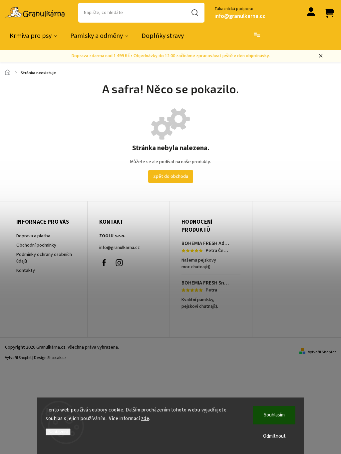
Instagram (119, 263)
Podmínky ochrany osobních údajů (44, 258)
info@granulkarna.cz (119, 247)
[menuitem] (33, 36)
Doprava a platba (33, 236)
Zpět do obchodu (170, 176)
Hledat (195, 12)
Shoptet (25, 358)
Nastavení (58, 431)
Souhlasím (274, 414)
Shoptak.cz (56, 358)
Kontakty (25, 270)
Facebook (104, 263)
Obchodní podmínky (36, 245)
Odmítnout (274, 436)
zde (145, 418)
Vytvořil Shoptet (322, 352)
